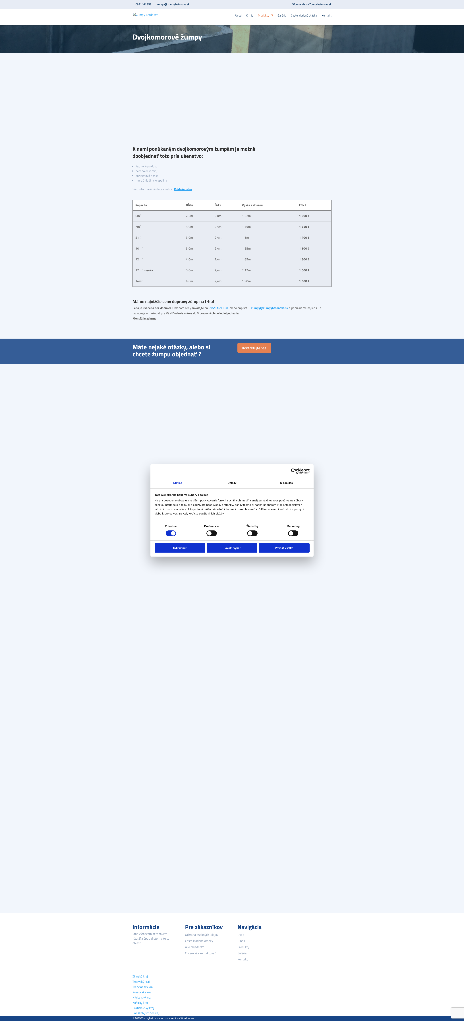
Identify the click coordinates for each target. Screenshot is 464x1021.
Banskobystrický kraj (145, 1013)
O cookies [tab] (286, 482)
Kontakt (327, 16)
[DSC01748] (155, 623)
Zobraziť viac (147, 895)
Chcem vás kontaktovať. (200, 953)
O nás (249, 16)
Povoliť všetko (284, 547)
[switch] (211, 533)
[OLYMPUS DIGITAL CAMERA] (155, 422)
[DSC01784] (155, 700)
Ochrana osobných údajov (201, 934)
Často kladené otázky (304, 16)
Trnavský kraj (141, 981)
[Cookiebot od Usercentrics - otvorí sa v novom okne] (294, 471)
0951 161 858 (143, 4)
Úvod (238, 16)
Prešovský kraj (142, 992)
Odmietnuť (180, 547)
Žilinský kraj (140, 976)
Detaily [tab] (232, 482)
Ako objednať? (194, 947)
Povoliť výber (232, 547)
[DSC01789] (155, 738)
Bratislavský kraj (143, 1008)
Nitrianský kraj (141, 997)
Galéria (281, 16)
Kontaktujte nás (254, 348)
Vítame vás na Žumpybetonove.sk (312, 4)
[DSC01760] (155, 662)
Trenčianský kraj (143, 987)
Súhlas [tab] (177, 482)
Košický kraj (140, 1002)
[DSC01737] (155, 585)
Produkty (263, 16)
